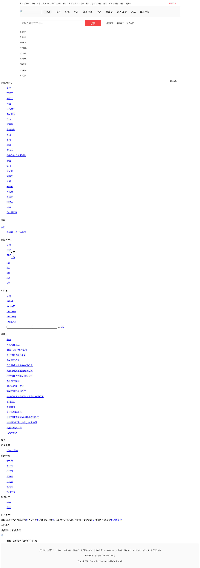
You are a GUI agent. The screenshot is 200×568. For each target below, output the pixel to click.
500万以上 (11, 322)
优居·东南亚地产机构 (17, 350)
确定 (63, 327)
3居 (8, 273)
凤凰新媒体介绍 (86, 550)
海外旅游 (23, 59)
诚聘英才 (127, 550)
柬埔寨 (10, 197)
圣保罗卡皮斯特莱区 (16, 232)
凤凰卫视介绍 (156, 550)
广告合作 (59, 550)
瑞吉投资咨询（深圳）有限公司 (22, 422)
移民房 (10, 481)
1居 (8, 263)
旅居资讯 (23, 70)
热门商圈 (11, 492)
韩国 (9, 104)
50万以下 (11, 301)
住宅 (9, 250)
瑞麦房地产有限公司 (16, 391)
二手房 (14, 450)
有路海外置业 (13, 345)
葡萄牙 (10, 176)
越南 (9, 207)
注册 (174, 4)
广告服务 (119, 550)
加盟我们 (51, 550)
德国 (9, 145)
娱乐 (59, 4)
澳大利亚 (130, 23)
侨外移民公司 (13, 360)
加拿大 (10, 98)
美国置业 (109, 23)
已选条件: (5, 515)
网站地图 (76, 550)
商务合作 (67, 550)
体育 (65, 4)
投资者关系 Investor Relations (104, 550)
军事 (110, 4)
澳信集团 (11, 402)
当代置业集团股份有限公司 (20, 365)
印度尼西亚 (12, 212)
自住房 (10, 466)
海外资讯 (23, 42)
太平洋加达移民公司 (16, 355)
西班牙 (10, 93)
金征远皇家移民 (14, 412)
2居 (8, 268)
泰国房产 (120, 23)
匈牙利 (10, 186)
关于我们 (42, 550)
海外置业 (23, 48)
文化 (99, 4)
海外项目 (23, 37)
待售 (9, 502)
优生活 (109, 11)
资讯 (27, 4)
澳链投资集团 (13, 381)
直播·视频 (88, 11)
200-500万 (11, 316)
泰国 (9, 161)
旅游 (116, 4)
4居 (8, 278)
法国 (9, 166)
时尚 (70, 4)
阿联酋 (10, 192)
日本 (9, 119)
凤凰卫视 (46, 4)
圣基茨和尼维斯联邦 (16, 155)
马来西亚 (11, 109)
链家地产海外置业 (15, 386)
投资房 (10, 471)
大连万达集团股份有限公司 (20, 370)
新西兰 (10, 124)
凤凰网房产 (12, 433)
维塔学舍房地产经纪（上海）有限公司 (25, 396)
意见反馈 (146, 550)
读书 (93, 4)
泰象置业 (11, 407)
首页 (21, 4)
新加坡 (10, 150)
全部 (9, 88)
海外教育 (23, 53)
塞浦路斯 (11, 129)
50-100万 (11, 306)
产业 (133, 11)
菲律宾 (10, 202)
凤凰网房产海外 (14, 427)
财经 (53, 4)
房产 (82, 4)
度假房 (10, 476)
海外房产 (23, 32)
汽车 (76, 4)
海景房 (10, 487)
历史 (105, 4)
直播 (38, 4)
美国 (9, 140)
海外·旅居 (122, 11)
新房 (99, 11)
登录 (170, 4)
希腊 (9, 181)
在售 (9, 507)
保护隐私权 (137, 550)
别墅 (9, 255)
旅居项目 (23, 76)
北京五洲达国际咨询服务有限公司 (23, 417)
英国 (9, 135)
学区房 (10, 461)
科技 (87, 4)
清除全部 (117, 520)
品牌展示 (23, 64)
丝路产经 (144, 11)
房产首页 (173, 81)
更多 (127, 4)
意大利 (10, 171)
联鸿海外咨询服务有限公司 (20, 376)
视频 (33, 4)
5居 (8, 283)
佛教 (122, 4)
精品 (76, 11)
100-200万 (11, 311)
